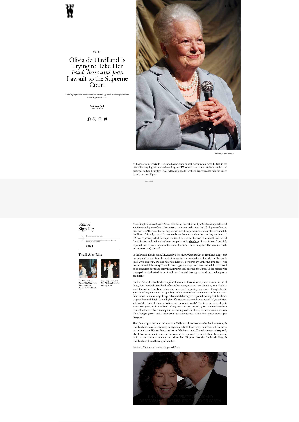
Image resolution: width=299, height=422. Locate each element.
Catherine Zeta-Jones (210, 262)
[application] (180, 378)
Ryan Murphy (152, 171)
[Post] (94, 119)
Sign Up (86, 226)
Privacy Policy (96, 241)
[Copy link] (100, 119)
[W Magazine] (69, 11)
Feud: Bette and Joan (172, 171)
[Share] (89, 119)
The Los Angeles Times (158, 224)
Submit (89, 246)
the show (193, 241)
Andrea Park (98, 105)
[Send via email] (105, 119)
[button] (180, 378)
